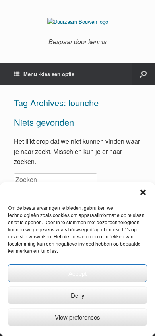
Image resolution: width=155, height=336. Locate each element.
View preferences (77, 317)
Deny (78, 295)
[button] (143, 192)
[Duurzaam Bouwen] (77, 22)
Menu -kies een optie (48, 74)
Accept (77, 273)
